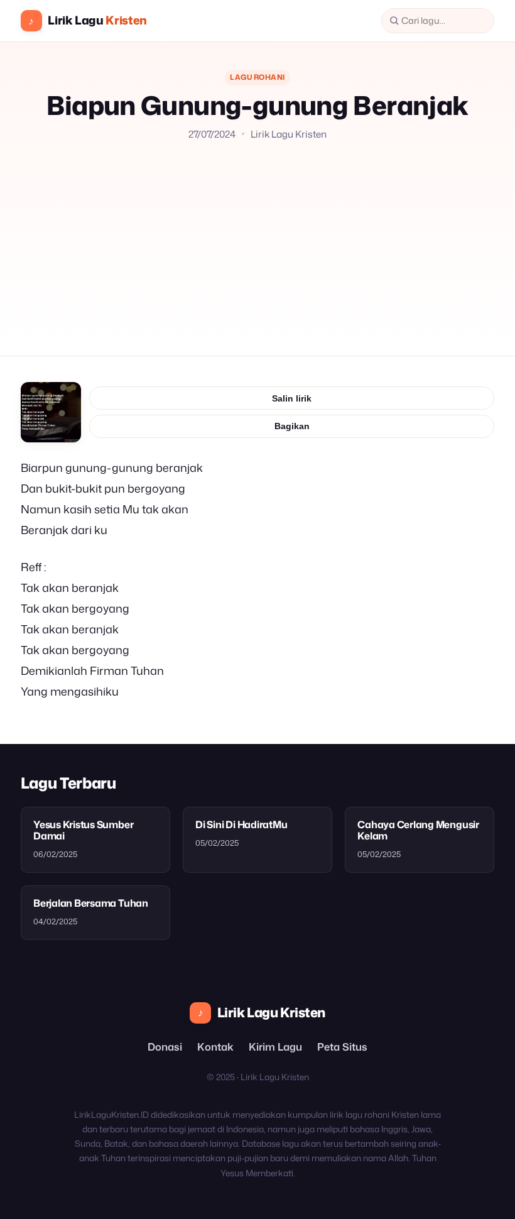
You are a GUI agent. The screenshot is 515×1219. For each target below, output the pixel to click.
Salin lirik (292, 398)
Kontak (215, 1046)
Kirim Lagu (275, 1046)
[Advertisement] (257, 236)
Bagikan (292, 426)
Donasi (165, 1046)
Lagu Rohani (257, 77)
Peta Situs (342, 1046)
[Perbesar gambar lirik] (51, 412)
